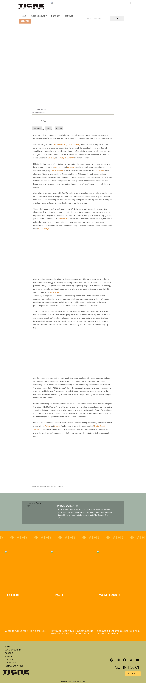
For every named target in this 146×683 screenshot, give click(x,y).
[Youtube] (137, 660)
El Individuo (41, 487)
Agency (8, 656)
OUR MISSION (10, 663)
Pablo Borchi (66, 505)
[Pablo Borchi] (77, 505)
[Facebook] (124, 660)
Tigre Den (55, 16)
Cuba (34, 487)
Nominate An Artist (14, 666)
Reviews (59, 128)
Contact (69, 16)
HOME (23, 16)
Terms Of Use (79, 681)
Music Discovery (38, 16)
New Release (59, 487)
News (48, 128)
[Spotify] (111, 660)
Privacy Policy (66, 681)
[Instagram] (118, 660)
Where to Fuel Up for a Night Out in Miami (26, 631)
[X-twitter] (131, 660)
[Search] (117, 18)
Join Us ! (25, 21)
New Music (31, 80)
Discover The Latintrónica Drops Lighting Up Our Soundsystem (118, 632)
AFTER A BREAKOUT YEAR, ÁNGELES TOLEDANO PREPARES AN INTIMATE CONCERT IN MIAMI (72, 632)
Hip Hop (50, 487)
